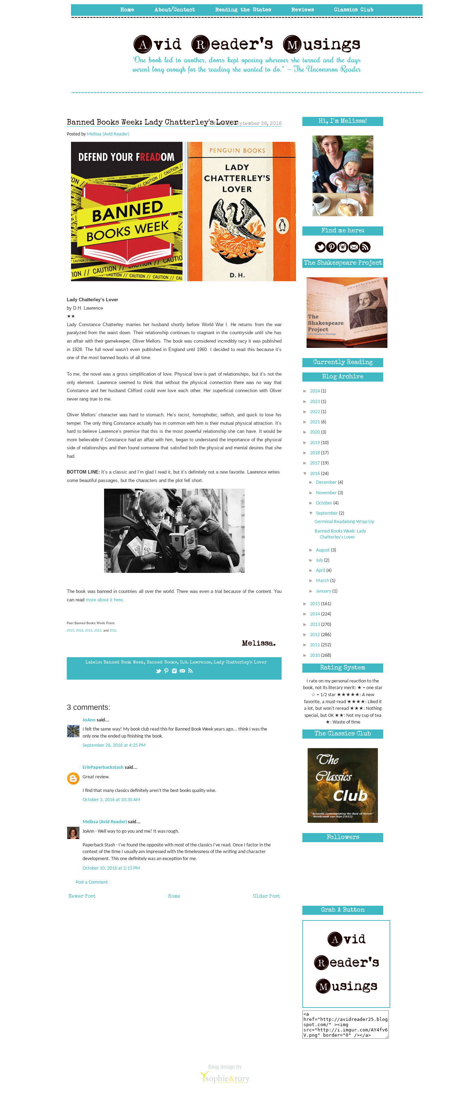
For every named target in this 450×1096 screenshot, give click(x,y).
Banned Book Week (123, 662)
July (320, 560)
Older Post (266, 896)
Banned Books (162, 662)
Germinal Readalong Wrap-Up (344, 521)
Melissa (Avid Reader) (105, 822)
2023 (315, 401)
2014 (79, 630)
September (327, 513)
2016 (315, 473)
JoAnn (89, 720)
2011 (113, 630)
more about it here (104, 599)
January (324, 591)
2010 (315, 655)
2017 (315, 463)
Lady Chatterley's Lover (240, 662)
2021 (315, 422)
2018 (315, 453)
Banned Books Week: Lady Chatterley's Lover (340, 534)
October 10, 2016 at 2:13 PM (111, 868)
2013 (88, 630)
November (327, 493)
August (323, 550)
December (327, 482)
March (323, 580)
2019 (315, 442)
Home (174, 896)
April (321, 570)
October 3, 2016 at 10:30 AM (111, 800)
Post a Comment (92, 882)
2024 (315, 391)
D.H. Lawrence (195, 662)
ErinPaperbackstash (103, 767)
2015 (70, 630)
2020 (315, 432)
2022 (315, 412)
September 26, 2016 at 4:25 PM (114, 745)
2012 (97, 630)
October (324, 503)
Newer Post (82, 896)
